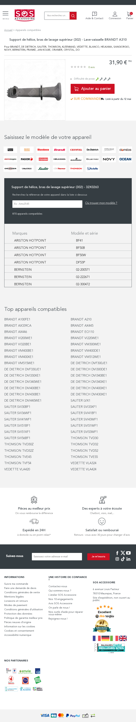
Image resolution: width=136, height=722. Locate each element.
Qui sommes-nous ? (60, 591)
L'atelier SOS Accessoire (62, 595)
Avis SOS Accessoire (60, 603)
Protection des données (18, 614)
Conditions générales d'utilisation (23, 609)
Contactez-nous (58, 586)
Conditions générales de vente (22, 592)
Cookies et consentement (19, 631)
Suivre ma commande (16, 584)
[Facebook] (117, 555)
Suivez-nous (14, 556)
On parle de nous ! (59, 608)
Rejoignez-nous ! (58, 619)
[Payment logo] (68, 715)
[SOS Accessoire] (25, 15)
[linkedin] (128, 561)
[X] (123, 555)
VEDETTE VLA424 (83, 469)
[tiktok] (123, 561)
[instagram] (117, 561)
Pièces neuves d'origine (17, 622)
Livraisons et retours (16, 601)
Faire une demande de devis (20, 588)
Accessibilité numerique (17, 635)
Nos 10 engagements (61, 599)
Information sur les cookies (19, 626)
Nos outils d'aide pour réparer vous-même (66, 613)
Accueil (8, 30)
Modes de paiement (15, 605)
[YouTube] (128, 555)
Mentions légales (14, 597)
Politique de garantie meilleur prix (23, 618)
